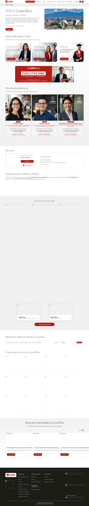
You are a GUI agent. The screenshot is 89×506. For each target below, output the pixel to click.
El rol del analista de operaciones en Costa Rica (20, 447)
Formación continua (51, 1)
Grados (43, 1)
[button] (30, 2)
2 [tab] (43, 140)
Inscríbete (80, 342)
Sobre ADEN (69, 1)
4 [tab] (45, 140)
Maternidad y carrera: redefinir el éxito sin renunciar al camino (24, 342)
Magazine (76, 1)
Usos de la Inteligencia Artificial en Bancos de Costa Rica (49, 447)
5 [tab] (47, 140)
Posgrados (38, 1)
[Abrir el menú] (83, 2)
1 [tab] (42, 140)
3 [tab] (44, 140)
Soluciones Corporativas (61, 1)
